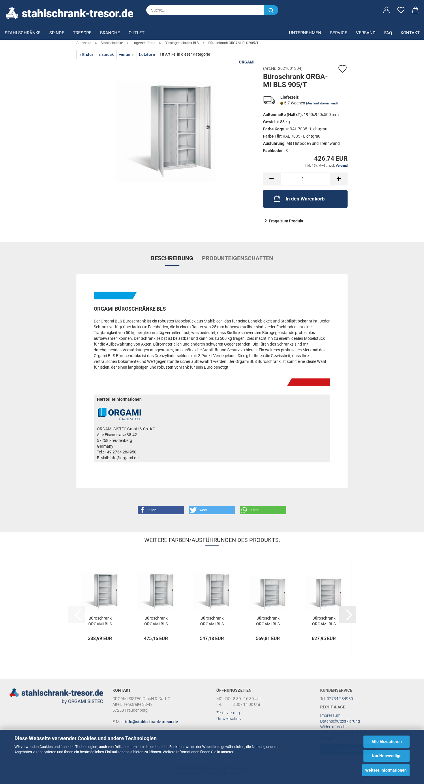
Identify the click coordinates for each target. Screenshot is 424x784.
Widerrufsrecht (333, 727)
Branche (110, 32)
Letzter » (147, 54)
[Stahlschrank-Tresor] (72, 13)
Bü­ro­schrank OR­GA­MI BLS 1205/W (324, 620)
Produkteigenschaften (237, 258)
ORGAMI (246, 62)
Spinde (56, 32)
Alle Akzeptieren (387, 741)
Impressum (330, 715)
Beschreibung (172, 258)
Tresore (82, 32)
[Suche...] (271, 10)
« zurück (106, 54)
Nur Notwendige (387, 755)
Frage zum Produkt (286, 221)
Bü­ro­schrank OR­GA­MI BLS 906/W (212, 620)
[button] (386, 10)
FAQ (388, 32)
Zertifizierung (228, 712)
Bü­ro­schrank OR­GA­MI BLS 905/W (156, 620)
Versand (366, 32)
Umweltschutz (229, 718)
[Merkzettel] (401, 10)
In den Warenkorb (305, 199)
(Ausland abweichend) (322, 103)
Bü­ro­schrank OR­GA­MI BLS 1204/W (268, 620)
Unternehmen (305, 32)
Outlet (137, 32)
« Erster (86, 54)
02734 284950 (340, 698)
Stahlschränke (23, 32)
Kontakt (410, 32)
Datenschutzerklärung (252, 752)
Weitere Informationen (386, 770)
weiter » (126, 54)
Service (338, 32)
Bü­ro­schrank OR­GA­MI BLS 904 (100, 620)
